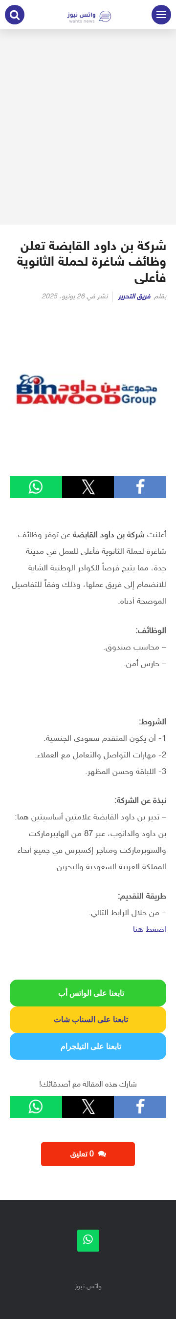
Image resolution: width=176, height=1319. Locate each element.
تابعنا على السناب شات (88, 1019)
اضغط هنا (149, 930)
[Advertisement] (88, 127)
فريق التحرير (134, 297)
